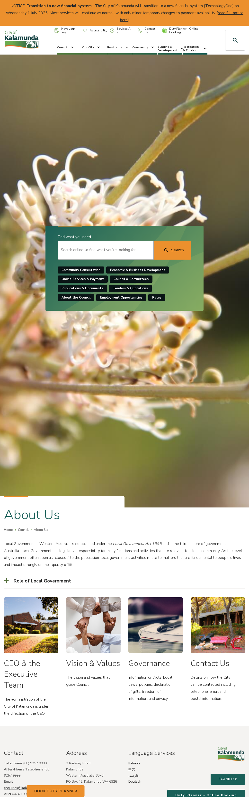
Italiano (134, 763)
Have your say (68, 30)
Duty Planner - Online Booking (183, 30)
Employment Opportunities (121, 297)
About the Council (76, 297)
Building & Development (168, 48)
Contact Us (149, 30)
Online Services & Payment (83, 279)
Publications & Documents (82, 288)
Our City (88, 47)
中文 (131, 769)
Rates (156, 297)
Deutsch (134, 781)
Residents (114, 47)
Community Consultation (81, 270)
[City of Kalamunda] (21, 40)
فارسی (133, 775)
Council (62, 47)
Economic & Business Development (137, 270)
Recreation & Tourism (191, 48)
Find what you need (74, 237)
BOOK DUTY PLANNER (55, 791)
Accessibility (98, 30)
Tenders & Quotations (130, 288)
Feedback (228, 779)
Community (140, 47)
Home (8, 530)
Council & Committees (131, 279)
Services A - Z (125, 30)
